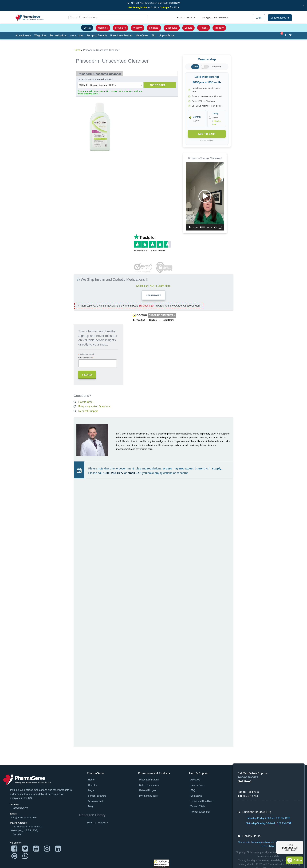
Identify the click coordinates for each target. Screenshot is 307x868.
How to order (76, 35)
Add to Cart (157, 85)
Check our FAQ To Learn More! (153, 285)
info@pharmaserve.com (24, 817)
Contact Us (196, 796)
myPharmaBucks (148, 796)
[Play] (189, 227)
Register (92, 785)
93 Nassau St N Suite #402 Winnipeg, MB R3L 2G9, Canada (27, 830)
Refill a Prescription (149, 785)
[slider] (202, 227)
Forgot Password (97, 796)
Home (77, 50)
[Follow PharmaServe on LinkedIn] (58, 848)
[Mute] (215, 227)
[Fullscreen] (220, 227)
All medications (23, 35)
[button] (161, 863)
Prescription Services (121, 35)
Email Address (85, 357)
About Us (195, 779)
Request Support (88, 411)
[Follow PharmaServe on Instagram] (47, 848)
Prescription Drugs (149, 779)
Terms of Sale (197, 806)
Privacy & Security (200, 811)
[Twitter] (290, 35)
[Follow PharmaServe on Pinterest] (14, 856)
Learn (153, 295)
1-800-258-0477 (113, 473)
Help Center (142, 35)
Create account (280, 17)
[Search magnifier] (144, 19)
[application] (205, 196)
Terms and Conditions (201, 801)
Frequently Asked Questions (94, 406)
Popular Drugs (166, 35)
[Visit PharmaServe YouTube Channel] (36, 848)
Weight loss (40, 35)
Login (259, 17)
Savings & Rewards (96, 35)
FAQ (192, 790)
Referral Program (148, 790)
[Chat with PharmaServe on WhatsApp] (25, 856)
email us (133, 473)
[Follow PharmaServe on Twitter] (25, 848)
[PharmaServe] (26, 779)
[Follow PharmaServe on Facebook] (14, 848)
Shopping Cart (95, 801)
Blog (154, 35)
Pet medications (58, 35)
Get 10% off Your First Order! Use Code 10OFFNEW (153, 2)
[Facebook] (285, 35)
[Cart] (280, 35)
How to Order (85, 402)
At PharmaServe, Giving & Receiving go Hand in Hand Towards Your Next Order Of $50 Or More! (139, 305)
